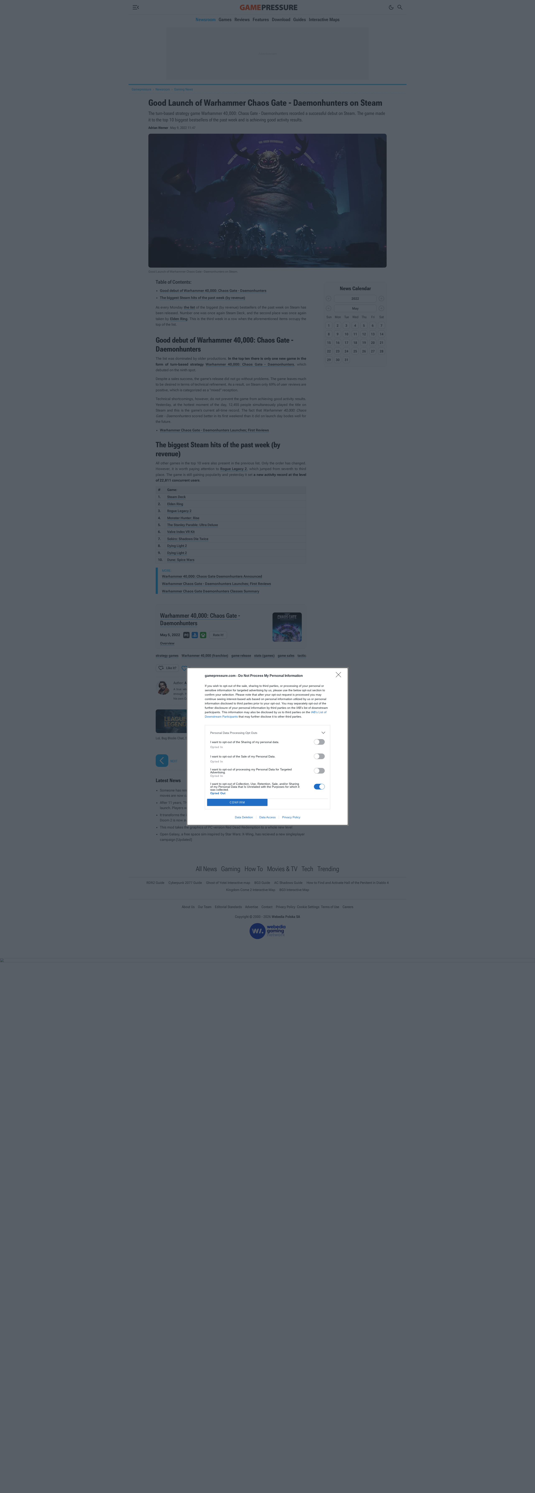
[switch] (319, 742)
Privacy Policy (291, 817)
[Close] (340, 676)
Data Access (267, 817)
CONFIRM (237, 802)
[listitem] (267, 733)
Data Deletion (244, 817)
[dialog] (267, 746)
